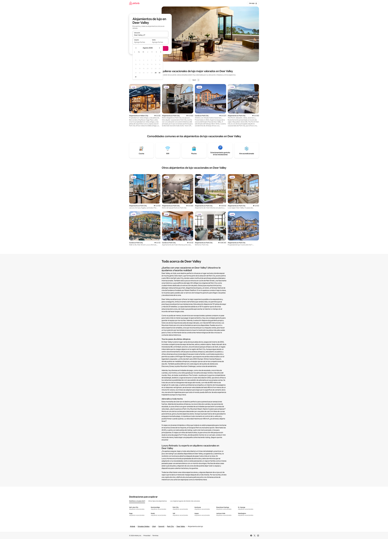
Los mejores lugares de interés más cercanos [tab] (185, 501)
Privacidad (146, 535)
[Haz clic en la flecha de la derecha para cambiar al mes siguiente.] (159, 48)
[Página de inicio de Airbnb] (134, 3)
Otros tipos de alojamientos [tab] (157, 501)
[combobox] (150, 35)
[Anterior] (189, 80)
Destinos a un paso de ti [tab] (137, 501)
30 (159, 73)
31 (135, 77)
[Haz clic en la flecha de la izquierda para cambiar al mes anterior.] (136, 48)
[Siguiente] (198, 80)
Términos (155, 535)
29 (155, 73)
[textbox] (141, 42)
